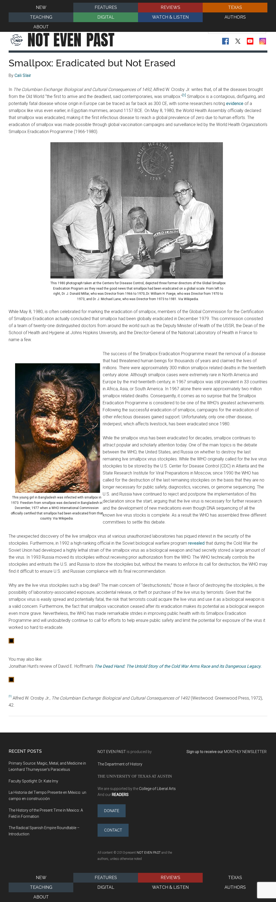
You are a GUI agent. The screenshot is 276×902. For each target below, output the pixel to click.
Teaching (41, 887)
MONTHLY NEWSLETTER (245, 752)
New (41, 877)
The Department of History (120, 764)
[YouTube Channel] (250, 41)
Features (106, 877)
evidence (234, 103)
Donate (111, 811)
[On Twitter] (237, 41)
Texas (235, 877)
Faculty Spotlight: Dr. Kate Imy (33, 781)
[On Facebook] (225, 41)
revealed (196, 543)
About (41, 897)
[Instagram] (262, 41)
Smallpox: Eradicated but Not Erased (92, 63)
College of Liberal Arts (157, 788)
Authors (235, 887)
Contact (113, 830)
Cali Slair (23, 75)
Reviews (170, 877)
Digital (105, 887)
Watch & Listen (170, 887)
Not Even (71, 40)
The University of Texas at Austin (135, 776)
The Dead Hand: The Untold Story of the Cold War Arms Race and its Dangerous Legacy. (177, 666)
